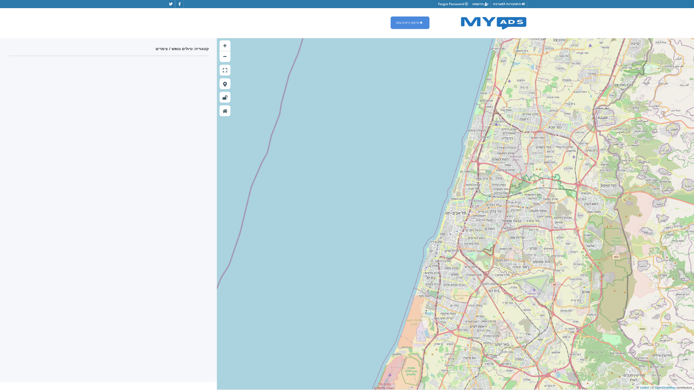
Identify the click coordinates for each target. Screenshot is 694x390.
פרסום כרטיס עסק (408, 22)
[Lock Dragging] (225, 97)
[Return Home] (225, 110)
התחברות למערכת (507, 4)
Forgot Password (451, 4)
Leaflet (644, 387)
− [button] (225, 56)
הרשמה (478, 4)
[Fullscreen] (225, 70)
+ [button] (225, 45)
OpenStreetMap (665, 387)
